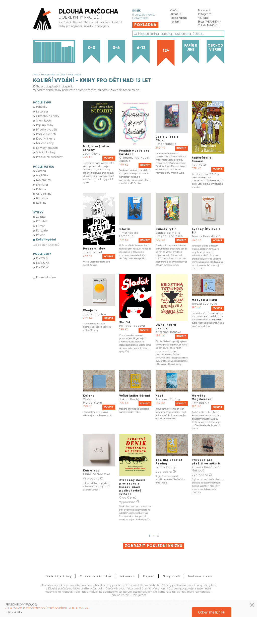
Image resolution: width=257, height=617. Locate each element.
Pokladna (145, 25)
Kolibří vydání (74, 74)
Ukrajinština (43, 193)
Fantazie (42, 230)
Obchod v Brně (215, 47)
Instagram (204, 14)
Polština (41, 189)
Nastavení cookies (200, 576)
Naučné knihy (45, 143)
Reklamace (127, 576)
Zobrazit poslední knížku (153, 546)
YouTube (203, 18)
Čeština (41, 171)
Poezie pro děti (46, 134)
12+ (166, 50)
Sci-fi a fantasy (45, 152)
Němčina (42, 184)
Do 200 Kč (42, 258)
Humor (40, 226)
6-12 (141, 47)
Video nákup (178, 18)
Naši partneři (171, 576)
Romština (42, 198)
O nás (173, 10)
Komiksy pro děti (47, 148)
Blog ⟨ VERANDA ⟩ (209, 21)
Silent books (43, 120)
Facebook (204, 10)
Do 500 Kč (42, 267)
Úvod (35, 74)
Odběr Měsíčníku (209, 25)
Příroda (40, 235)
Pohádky (41, 106)
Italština (41, 202)
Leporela (42, 111)
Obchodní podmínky (59, 576)
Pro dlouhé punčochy (49, 157)
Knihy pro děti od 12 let (53, 74)
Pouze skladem (46, 277)
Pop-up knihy (44, 125)
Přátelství (42, 221)
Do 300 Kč (42, 263)
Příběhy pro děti (46, 129)
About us (175, 14)
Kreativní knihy (45, 138)
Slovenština (43, 180)
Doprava (148, 576)
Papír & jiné (190, 47)
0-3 (91, 47)
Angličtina (42, 175)
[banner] (78, 19)
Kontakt (175, 21)
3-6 (116, 47)
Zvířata (41, 216)
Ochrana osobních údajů (95, 576)
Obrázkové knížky (47, 116)
